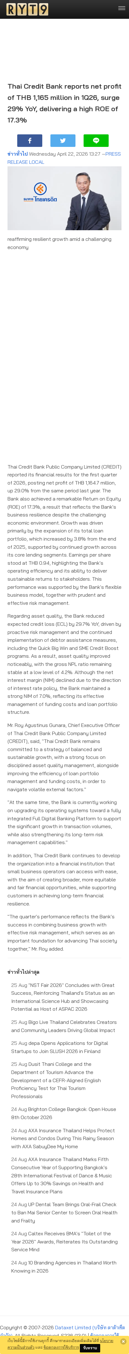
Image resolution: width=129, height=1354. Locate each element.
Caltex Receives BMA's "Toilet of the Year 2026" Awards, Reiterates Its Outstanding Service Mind (64, 1241)
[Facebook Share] (29, 140)
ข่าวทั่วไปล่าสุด (23, 972)
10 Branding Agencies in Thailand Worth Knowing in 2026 (63, 1266)
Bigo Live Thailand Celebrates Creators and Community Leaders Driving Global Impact (64, 1026)
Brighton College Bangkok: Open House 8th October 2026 (63, 1113)
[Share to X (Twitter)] (62, 140)
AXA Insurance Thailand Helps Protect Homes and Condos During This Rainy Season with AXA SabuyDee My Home (63, 1138)
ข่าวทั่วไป (18, 154)
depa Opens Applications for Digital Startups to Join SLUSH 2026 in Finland (59, 1047)
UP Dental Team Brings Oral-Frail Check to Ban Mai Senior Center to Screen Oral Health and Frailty (64, 1212)
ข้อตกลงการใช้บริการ (61, 1347)
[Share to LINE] (96, 140)
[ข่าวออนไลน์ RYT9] (25, 9)
